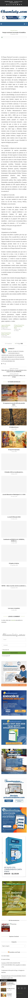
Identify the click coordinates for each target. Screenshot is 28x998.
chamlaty (11, 348)
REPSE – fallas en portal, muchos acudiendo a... (14, 585)
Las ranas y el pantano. (14, 608)
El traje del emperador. (14, 449)
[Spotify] (19, 4)
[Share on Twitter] (19, 343)
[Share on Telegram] (21, 343)
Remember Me (6, 649)
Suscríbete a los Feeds (18, 1)
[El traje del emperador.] (14, 439)
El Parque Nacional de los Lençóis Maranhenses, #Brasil (19, 326)
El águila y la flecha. (14, 563)
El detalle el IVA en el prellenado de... (14, 472)
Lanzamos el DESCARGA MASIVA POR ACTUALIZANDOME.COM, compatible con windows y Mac (13, 964)
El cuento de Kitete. (5, 959)
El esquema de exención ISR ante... (11, 983)
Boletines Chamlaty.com (14, 2)
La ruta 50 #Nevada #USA (14, 517)
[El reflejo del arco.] (14, 417)
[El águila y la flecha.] (14, 553)
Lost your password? (6, 655)
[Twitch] (21, 4)
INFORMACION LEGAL (9, 1)
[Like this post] (16, 343)
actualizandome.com (19, 993)
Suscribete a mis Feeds (14, 952)
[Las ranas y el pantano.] (14, 598)
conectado (13, 620)
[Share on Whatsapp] (20, 343)
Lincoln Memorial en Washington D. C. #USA (14, 494)
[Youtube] (17, 4)
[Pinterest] (13, 4)
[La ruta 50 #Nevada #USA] (14, 506)
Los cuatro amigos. (5, 955)
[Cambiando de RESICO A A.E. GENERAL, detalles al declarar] (14, 529)
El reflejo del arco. (14, 427)
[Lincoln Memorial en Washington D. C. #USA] (14, 484)
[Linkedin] (15, 4)
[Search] (26, 24)
